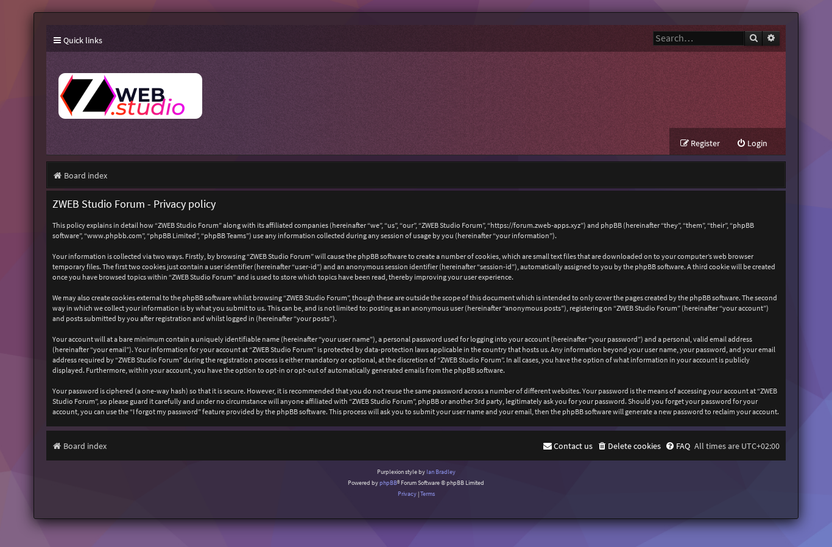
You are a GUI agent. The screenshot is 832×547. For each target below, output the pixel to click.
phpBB (388, 483)
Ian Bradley (441, 472)
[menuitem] (751, 143)
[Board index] (271, 90)
